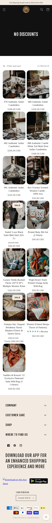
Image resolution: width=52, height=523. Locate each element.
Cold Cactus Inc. (22, 517)
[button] (42, 10)
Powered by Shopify (33, 517)
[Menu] (4, 10)
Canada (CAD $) (24, 498)
